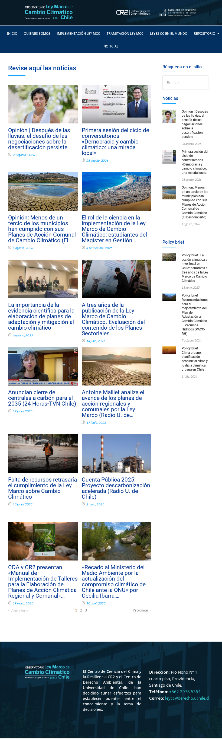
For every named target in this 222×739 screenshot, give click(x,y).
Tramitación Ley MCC (125, 33)
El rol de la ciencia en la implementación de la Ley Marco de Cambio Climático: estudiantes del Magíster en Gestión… (114, 229)
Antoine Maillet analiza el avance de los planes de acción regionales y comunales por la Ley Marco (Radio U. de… (113, 404)
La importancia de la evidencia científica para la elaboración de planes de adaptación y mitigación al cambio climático (41, 316)
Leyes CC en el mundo (168, 33)
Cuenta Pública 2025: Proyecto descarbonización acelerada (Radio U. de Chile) (116, 488)
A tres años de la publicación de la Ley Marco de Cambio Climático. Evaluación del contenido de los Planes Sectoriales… (113, 319)
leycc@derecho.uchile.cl (187, 698)
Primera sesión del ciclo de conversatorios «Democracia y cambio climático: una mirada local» (115, 142)
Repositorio (204, 33)
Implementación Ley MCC (78, 33)
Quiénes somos (37, 33)
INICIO (12, 33)
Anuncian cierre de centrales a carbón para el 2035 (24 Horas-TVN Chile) (42, 398)
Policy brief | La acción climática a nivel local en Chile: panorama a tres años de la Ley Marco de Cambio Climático (195, 268)
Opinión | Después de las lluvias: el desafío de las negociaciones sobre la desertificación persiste (39, 139)
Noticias (111, 46)
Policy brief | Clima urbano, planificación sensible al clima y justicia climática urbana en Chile (195, 358)
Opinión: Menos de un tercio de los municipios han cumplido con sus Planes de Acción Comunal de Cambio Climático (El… (42, 229)
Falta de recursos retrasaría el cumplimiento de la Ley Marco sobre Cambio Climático (42, 488)
